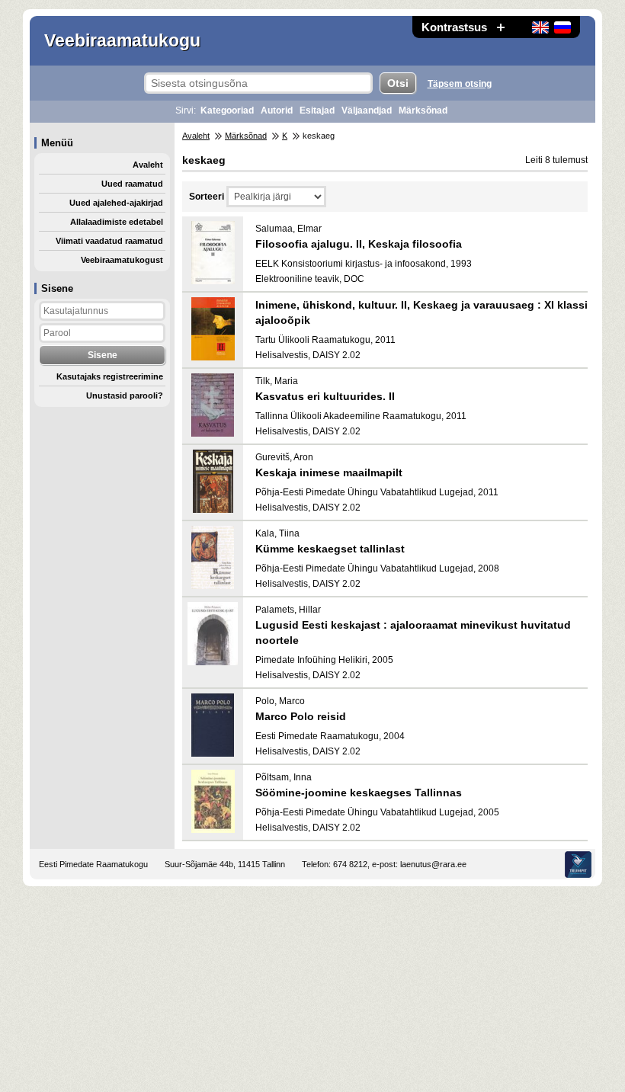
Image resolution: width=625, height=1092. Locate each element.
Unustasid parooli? (124, 395)
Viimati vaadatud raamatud (109, 240)
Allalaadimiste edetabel (116, 221)
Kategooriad (227, 110)
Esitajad (317, 110)
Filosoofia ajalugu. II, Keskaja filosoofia (358, 244)
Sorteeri (206, 196)
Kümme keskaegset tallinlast (330, 549)
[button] (501, 27)
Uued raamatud (132, 183)
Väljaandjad (366, 110)
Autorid (277, 110)
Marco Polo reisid (300, 716)
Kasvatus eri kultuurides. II (325, 396)
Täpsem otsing (460, 83)
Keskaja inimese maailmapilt (328, 472)
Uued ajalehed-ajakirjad (116, 202)
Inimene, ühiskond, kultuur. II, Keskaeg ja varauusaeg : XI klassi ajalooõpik (421, 312)
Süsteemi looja (578, 864)
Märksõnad (423, 110)
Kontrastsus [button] (454, 27)
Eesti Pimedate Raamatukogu (93, 864)
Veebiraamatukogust (122, 259)
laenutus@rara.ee (433, 864)
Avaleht (148, 164)
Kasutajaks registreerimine (109, 376)
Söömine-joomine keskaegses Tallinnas (358, 792)
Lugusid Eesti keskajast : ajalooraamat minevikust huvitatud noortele (413, 632)
